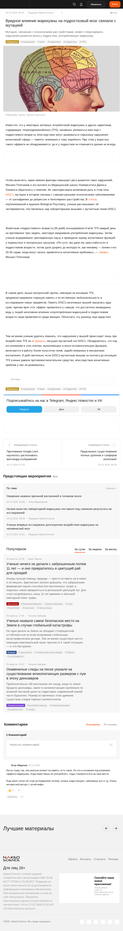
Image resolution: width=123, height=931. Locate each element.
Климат (11, 652)
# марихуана (28, 42)
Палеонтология (16, 705)
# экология (28, 608)
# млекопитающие (59, 705)
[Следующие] (116, 828)
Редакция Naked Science (41, 12)
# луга (69, 604)
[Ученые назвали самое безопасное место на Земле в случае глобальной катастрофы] (103, 632)
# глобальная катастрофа (48, 652)
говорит (103, 252)
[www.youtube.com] (96, 922)
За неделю (95, 549)
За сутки (79, 549)
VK (98, 409)
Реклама (113, 859)
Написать (96, 4)
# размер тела (15, 709)
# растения (13, 608)
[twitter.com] (82, 922)
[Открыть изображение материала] (61, 79)
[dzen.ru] (103, 922)
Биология (13, 604)
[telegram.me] (110, 922)
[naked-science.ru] (117, 922)
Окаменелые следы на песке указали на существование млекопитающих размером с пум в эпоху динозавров (46, 673)
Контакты (85, 859)
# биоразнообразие (31, 604)
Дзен (61, 409)
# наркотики (54, 42)
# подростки (70, 42)
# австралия (25, 652)
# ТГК (83, 42)
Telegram (24, 409)
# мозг (41, 42)
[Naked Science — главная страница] (20, 4)
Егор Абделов (19, 765)
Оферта (73, 859)
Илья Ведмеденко (38, 502)
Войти (115, 4)
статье (92, 199)
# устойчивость (15, 656)
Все (55, 476)
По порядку (110, 724)
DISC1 (9, 194)
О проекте (100, 859)
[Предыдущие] (106, 828)
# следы (30, 709)
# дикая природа (53, 604)
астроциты (38, 341)
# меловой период (37, 705)
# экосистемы (44, 608)
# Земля (69, 652)
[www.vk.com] (89, 922)
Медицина (12, 42)
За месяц (111, 549)
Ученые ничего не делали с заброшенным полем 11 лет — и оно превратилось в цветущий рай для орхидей (46, 568)
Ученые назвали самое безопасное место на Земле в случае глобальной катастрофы (42, 623)
